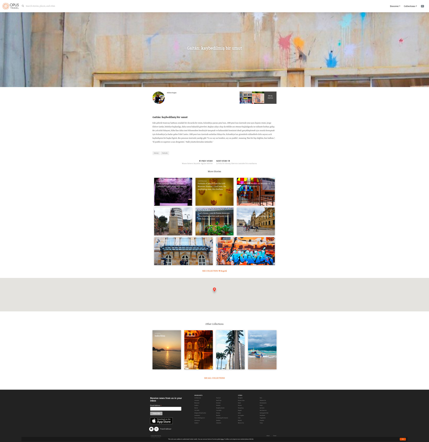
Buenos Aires (241, 400)
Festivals (218, 403)
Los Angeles (241, 415)
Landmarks (197, 415)
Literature (218, 423)
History (156, 153)
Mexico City (241, 423)
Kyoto (239, 413)
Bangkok (240, 398)
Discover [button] (394, 6)
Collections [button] (409, 6)
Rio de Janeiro (263, 403)
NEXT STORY (236, 162)
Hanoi (239, 403)
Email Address (156, 405)
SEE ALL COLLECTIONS (214, 378)
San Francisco (263, 410)
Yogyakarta (263, 418)
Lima (239, 418)
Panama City (263, 400)
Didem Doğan (171, 93)
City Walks (219, 410)
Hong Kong (240, 408)
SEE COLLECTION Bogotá (214, 271)
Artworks (196, 400)
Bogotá (240, 410)
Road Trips (219, 400)
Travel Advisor (165, 429)
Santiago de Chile (264, 413)
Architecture (197, 398)
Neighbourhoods (220, 408)
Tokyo (261, 423)
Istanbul (262, 420)
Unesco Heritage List (199, 418)
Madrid (240, 420)
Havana (240, 405)
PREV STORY (197, 162)
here (222, 439)
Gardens (196, 405)
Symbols (218, 420)
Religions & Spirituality (200, 413)
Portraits (165, 153)
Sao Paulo (262, 408)
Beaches (218, 415)
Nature (196, 408)
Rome (261, 405)
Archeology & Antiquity (222, 418)
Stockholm (262, 415)
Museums (196, 403)
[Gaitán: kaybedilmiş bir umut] (246, 98)
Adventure (197, 420)
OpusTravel (11, 6)
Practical (218, 398)
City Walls (196, 410)
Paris (261, 398)
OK (403, 439)
